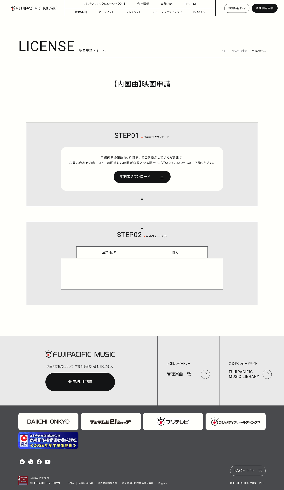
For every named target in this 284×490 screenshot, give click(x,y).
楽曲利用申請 (265, 8)
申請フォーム (259, 50)
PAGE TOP (244, 470)
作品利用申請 (239, 50)
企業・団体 (109, 252)
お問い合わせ (237, 8)
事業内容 (167, 4)
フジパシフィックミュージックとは (104, 4)
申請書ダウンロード (135, 176)
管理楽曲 (81, 12)
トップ (225, 50)
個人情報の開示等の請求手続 (137, 483)
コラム (71, 483)
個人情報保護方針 (107, 483)
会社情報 (143, 4)
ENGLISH (191, 4)
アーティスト (106, 12)
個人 (175, 252)
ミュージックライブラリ (167, 12)
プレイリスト (133, 12)
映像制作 (199, 12)
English (162, 483)
